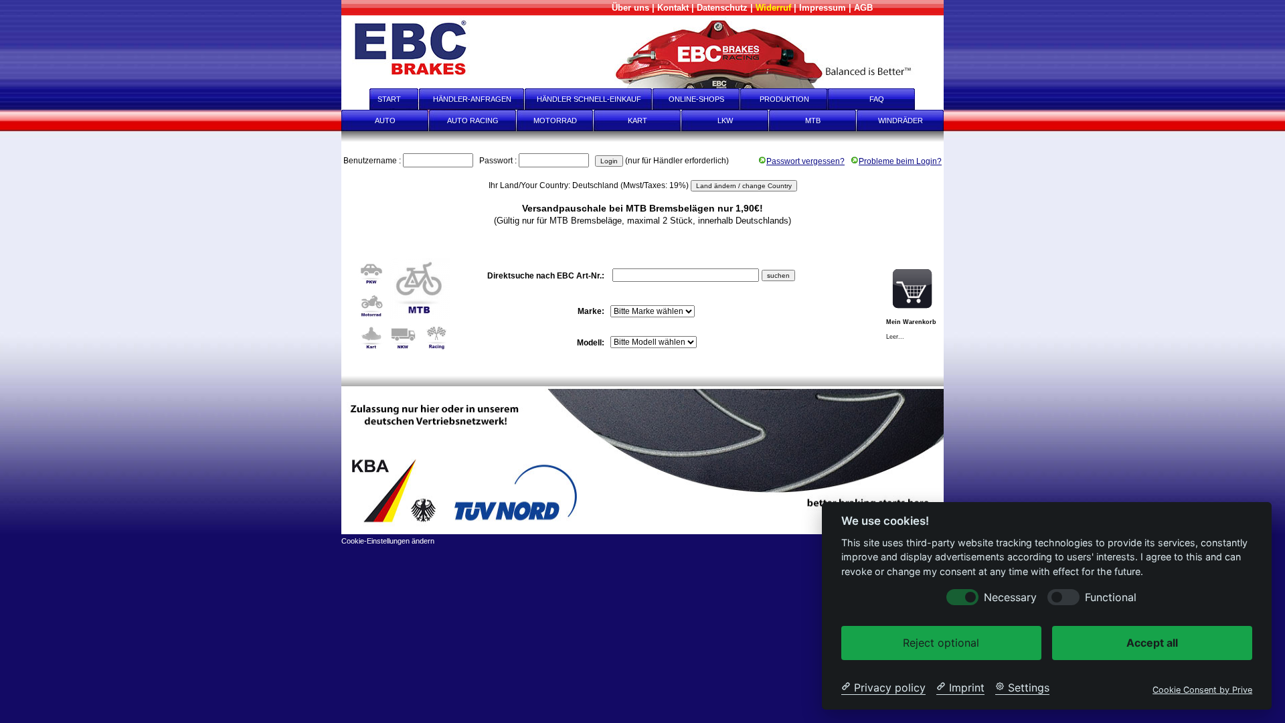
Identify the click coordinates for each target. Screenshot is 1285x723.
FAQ (885, 99)
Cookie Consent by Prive (1202, 689)
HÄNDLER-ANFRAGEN (472, 99)
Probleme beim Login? (900, 161)
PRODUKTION (784, 99)
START (380, 99)
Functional (1110, 596)
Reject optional (941, 642)
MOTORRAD (555, 120)
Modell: (591, 342)
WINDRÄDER (900, 120)
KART (637, 120)
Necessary (1010, 596)
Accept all (1152, 642)
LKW (725, 120)
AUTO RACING (473, 120)
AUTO (385, 120)
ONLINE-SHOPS (696, 99)
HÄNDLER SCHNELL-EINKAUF (589, 99)
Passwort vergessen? (805, 161)
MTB (813, 120)
